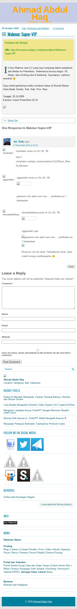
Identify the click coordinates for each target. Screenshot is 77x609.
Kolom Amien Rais (61, 565)
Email (5, 325)
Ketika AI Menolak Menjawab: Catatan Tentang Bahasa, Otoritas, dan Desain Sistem (37, 398)
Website (6, 337)
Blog (6, 549)
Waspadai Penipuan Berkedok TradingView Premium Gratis (34, 423)
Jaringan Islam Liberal (33, 572)
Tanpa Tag (13, 120)
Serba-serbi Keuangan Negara (19, 497)
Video (48, 549)
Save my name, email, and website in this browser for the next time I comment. (36, 354)
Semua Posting (54, 552)
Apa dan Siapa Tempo (38, 565)
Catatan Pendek (28, 549)
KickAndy (51, 568)
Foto (24, 28)
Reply (71, 267)
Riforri (7, 568)
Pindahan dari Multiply (38, 28)
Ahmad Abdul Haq (40, 13)
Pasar (7, 552)
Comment (7, 283)
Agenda (65, 549)
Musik (56, 549)
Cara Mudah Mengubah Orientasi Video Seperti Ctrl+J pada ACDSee (39, 404)
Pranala (23, 552)
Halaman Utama (12, 539)
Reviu (15, 552)
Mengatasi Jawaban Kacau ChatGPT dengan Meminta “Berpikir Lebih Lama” (36, 411)
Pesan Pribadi (36, 552)
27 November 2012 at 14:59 (25, 145)
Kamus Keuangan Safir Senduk (28, 568)
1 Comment (58, 28)
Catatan (14, 549)
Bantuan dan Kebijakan (16, 584)
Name (5, 314)
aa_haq (19, 141)
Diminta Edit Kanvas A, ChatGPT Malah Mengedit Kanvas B (35, 418)
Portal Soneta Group (14, 565)
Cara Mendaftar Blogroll (57, 504)
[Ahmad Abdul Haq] (5, 376)
